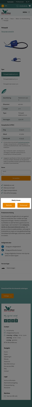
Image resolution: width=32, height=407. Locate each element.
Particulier (9, 205)
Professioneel (23, 205)
